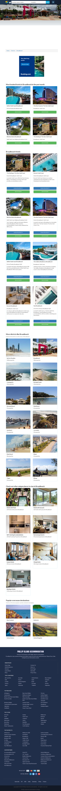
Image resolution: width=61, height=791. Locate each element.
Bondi (42, 738)
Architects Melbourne (46, 754)
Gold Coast (25, 716)
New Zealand (10, 620)
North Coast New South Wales (11, 697)
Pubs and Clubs (8, 763)
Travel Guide (44, 763)
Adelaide (6, 718)
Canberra (25, 718)
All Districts (7, 732)
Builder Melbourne (27, 756)
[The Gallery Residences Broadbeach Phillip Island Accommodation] (45, 251)
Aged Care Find (26, 761)
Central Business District (46, 734)
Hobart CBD (25, 738)
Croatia (6, 681)
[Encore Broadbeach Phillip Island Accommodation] (18, 295)
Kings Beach (44, 740)
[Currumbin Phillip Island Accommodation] (45, 419)
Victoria (42, 693)
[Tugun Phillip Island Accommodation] (18, 467)
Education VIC (26, 759)
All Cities (6, 714)
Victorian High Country (28, 704)
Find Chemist (44, 761)
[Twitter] (33, 773)
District (13, 50)
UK (21, 781)
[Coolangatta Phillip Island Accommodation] (18, 371)
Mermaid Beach (11, 406)
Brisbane (43, 716)
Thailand (34, 685)
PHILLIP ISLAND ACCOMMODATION (30, 651)
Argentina (47, 685)
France (19, 679)
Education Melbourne (9, 759)
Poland (19, 683)
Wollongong (43, 720)
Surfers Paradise (11, 358)
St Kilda (6, 740)
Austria (46, 683)
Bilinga (35, 478)
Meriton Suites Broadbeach (14, 136)
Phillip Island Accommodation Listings (30, 789)
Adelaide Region (44, 706)
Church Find (25, 758)
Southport (9, 430)
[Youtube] (39, 773)
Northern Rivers (44, 697)
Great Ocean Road (27, 708)
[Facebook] (36, 773)
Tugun (8, 478)
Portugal (34, 683)
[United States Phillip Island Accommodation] (18, 629)
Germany (47, 679)
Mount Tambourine (8, 726)
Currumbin (36, 430)
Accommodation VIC (9, 754)
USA (25, 781)
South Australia (8, 698)
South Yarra (43, 743)
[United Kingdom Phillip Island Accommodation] (45, 629)
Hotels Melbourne (45, 752)
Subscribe (32, 670)
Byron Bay (6, 722)
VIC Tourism (25, 754)
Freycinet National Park (46, 745)
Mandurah (6, 724)
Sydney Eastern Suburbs (10, 734)
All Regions (7, 693)
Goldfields (6, 708)
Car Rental (6, 761)
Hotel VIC (25, 752)
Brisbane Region (8, 702)
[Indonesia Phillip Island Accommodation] (45, 611)
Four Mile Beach (8, 745)
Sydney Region (44, 695)
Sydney (24, 714)
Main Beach (10, 454)
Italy (6, 679)
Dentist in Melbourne (46, 758)
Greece (6, 683)
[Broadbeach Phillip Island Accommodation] (45, 347)
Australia (20, 677)
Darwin (42, 718)
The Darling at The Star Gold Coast (43, 136)
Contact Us (33, 665)
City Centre (43, 742)
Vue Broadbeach (38, 306)
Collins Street (26, 740)
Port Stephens (44, 702)
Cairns (24, 720)
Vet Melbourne (7, 765)
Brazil (33, 681)
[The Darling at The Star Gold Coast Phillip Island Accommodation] (45, 126)
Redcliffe (25, 722)
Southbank (25, 734)
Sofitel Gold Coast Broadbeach (15, 106)
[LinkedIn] (30, 773)
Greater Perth (26, 702)
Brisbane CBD (7, 738)
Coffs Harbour (26, 726)
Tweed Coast (26, 706)
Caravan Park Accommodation (48, 756)
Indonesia (36, 620)
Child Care (6, 758)
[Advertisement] (30, 35)
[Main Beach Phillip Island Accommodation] (18, 443)
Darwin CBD (43, 736)
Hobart (42, 724)
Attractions (7, 756)
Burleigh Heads (38, 382)
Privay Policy (33, 672)
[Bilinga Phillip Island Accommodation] (45, 467)
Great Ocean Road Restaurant (30, 763)
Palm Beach (37, 406)
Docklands (6, 743)
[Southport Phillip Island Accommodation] (18, 419)
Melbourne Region (27, 695)
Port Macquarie (26, 724)
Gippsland (6, 706)
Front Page (33, 669)
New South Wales (27, 693)
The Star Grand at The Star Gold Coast (44, 106)
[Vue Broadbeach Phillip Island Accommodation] (45, 295)
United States (10, 638)
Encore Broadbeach (12, 306)
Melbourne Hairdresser (46, 759)
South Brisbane (7, 742)
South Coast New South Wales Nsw (30, 699)
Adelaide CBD (7, 736)
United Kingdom (38, 638)
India (46, 681)
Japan (6, 685)
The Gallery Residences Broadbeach (43, 261)
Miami (35, 454)
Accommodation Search (9, 752)
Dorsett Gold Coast (39, 173)
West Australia (26, 697)
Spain (33, 679)
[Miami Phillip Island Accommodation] (45, 443)
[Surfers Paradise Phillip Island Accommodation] (18, 347)
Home (8, 50)
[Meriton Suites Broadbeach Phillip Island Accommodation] (18, 126)
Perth (5, 716)
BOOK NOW (18, 112)
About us (32, 667)
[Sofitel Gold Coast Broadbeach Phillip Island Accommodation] (18, 95)
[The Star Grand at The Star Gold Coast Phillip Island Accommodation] (45, 95)
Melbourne (43, 714)
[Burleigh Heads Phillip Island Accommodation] (45, 371)
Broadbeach (20, 50)
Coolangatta (10, 382)
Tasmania (43, 700)
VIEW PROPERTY (18, 188)
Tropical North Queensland (10, 704)
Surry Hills (25, 745)
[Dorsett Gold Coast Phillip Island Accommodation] (45, 162)
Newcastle (6, 720)
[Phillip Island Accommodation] (13, 2)
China (39, 781)
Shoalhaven (43, 704)
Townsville (43, 722)
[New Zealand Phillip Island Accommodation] (18, 611)
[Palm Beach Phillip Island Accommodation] (45, 395)
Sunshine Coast (44, 698)
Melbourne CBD (26, 732)
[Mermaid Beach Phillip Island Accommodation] (18, 395)
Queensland (7, 695)
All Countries (8, 677)
